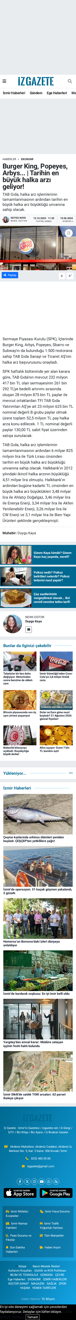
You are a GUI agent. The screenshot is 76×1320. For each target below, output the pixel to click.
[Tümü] (71, 773)
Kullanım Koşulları (20, 1270)
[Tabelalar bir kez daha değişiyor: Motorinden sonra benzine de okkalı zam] (19, 661)
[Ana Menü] (4, 81)
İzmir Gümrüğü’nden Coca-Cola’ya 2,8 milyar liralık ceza (56, 677)
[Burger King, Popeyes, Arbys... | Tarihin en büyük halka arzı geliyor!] (38, 248)
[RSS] (56, 1181)
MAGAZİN (37, 1283)
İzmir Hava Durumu (57, 1211)
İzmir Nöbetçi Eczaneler (17, 1213)
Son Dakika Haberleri (15, 1249)
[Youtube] (41, 1181)
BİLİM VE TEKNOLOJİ (24, 1275)
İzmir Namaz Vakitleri (17, 1226)
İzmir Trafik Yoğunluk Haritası (51, 1226)
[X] (27, 1181)
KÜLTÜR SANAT (18, 1283)
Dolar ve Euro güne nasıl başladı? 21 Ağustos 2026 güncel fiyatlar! (56, 715)
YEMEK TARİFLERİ (44, 1288)
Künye (22, 1266)
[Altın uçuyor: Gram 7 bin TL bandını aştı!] (56, 735)
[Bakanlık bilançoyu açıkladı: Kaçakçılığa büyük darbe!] (19, 735)
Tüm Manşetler (54, 1235)
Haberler (9, 159)
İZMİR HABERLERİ (55, 1279)
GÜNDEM (46, 1275)
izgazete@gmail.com (40, 1166)
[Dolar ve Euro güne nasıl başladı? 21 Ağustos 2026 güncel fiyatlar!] (56, 700)
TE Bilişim (48, 1299)
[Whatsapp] (49, 1181)
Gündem (36, 93)
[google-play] (56, 1193)
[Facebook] (20, 1181)
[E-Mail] (28, 629)
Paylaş (12, 275)
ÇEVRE (59, 1275)
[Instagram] (34, 1181)
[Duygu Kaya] (12, 623)
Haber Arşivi (53, 1247)
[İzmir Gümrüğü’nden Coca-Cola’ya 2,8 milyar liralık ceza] (56, 661)
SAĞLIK (52, 1283)
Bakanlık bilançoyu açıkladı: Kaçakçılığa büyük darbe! (16, 751)
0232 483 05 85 (40, 1158)
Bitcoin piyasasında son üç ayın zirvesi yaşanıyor (19, 714)
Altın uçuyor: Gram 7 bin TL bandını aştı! (54, 749)
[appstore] (20, 1193)
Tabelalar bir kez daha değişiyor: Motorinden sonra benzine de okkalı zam (18, 678)
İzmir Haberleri (14, 93)
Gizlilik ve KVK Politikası (50, 1270)
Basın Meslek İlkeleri (46, 1266)
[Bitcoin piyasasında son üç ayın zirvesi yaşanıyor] (19, 700)
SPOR (62, 1283)
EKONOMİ (27, 159)
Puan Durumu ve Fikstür (19, 1238)
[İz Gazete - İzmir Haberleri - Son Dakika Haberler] (36, 80)
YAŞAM (25, 1288)
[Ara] (69, 81)
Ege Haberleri (57, 93)
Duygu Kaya (33, 621)
